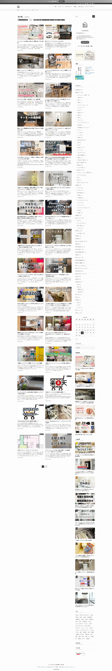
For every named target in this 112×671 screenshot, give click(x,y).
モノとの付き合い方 (82, 241)
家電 (79, 238)
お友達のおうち (81, 246)
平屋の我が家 (80, 192)
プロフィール (85, 42)
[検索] (94, 3)
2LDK (79, 302)
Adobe (77, 617)
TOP (39, 667)
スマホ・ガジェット (82, 268)
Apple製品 (78, 619)
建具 (34, 19)
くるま (79, 294)
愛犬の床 (87, 634)
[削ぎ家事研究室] (18, 6)
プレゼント (80, 257)
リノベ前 (59, 19)
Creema (82, 619)
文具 (91, 634)
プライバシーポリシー (70, 667)
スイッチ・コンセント (45, 19)
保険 (80, 632)
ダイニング (78, 627)
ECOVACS (91, 619)
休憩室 (56, 667)
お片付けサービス (81, 273)
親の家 (80, 137)
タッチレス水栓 (87, 625)
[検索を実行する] (93, 16)
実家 (79, 244)
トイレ (80, 130)
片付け (79, 230)
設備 (79, 180)
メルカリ (77, 630)
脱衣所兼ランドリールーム (84, 127)
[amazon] (89, 3)
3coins (77, 615)
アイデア (80, 190)
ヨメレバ (90, 68)
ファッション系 (81, 265)
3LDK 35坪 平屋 (81, 140)
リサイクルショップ (84, 630)
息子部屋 (80, 125)
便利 (79, 254)
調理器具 (80, 289)
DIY (79, 220)
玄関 (79, 117)
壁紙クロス (81, 112)
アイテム (80, 187)
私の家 (80, 97)
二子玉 (77, 632)
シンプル (80, 228)
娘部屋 (92, 632)
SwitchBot (84, 621)
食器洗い (88, 638)
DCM (86, 619)
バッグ (82, 627)
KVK (76, 621)
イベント (79, 310)
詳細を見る (62, 1)
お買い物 (80, 271)
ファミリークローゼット (83, 122)
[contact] (92, 3)
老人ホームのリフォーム (82, 182)
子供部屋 (80, 197)
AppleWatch (89, 617)
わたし (79, 312)
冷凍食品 (84, 632)
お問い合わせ (61, 667)
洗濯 (79, 235)
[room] (84, 3)
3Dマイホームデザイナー (84, 615)
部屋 (55, 19)
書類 (80, 636)
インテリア (52, 19)
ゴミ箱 (90, 623)
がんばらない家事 (88, 67)
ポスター (91, 627)
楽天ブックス (87, 72)
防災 (79, 279)
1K (78, 305)
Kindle (89, 73)
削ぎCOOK (81, 292)
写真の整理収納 (81, 260)
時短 (76, 636)
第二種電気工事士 (81, 252)
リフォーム (92, 630)
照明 (79, 142)
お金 (79, 276)
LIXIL (80, 621)
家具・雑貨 (80, 225)
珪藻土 (92, 636)
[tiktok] (82, 3)
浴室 (83, 636)
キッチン (80, 120)
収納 (40, 19)
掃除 (79, 215)
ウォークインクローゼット (84, 207)
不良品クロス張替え (82, 160)
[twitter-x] (79, 3)
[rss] (91, 3)
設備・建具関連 (82, 155)
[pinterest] (85, 3)
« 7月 (76, 339)
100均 (92, 615)
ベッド (87, 627)
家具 (79, 110)
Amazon (86, 73)
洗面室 (80, 212)
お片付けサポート (50, 667)
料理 (79, 287)
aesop (81, 617)
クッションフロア (81, 223)
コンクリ (85, 623)
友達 (89, 632)
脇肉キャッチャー (81, 638)
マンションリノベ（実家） (23, 19)
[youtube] (87, 3)
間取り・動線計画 (81, 162)
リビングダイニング (82, 200)
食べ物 (79, 281)
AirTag (84, 617)
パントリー (81, 205)
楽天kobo (92, 72)
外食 (78, 284)
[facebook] (77, 3)
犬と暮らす (80, 249)
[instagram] (80, 3)
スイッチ (80, 150)
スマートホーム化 (81, 175)
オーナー (79, 307)
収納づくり (81, 147)
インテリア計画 (81, 167)
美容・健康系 (81, 262)
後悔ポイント (80, 170)
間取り (37, 19)
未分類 (79, 89)
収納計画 (80, 165)
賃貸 (79, 299)
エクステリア (81, 152)
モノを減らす (81, 233)
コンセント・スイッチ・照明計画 (84, 172)
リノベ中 (62, 19)
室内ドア (82, 634)
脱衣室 (80, 195)
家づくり (80, 92)
